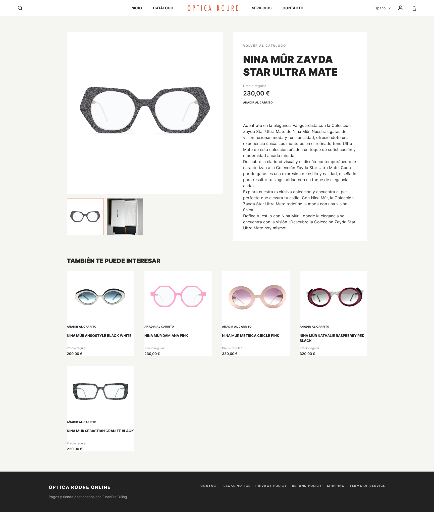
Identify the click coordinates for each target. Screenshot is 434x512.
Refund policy (307, 486)
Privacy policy (271, 486)
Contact (209, 486)
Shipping (336, 486)
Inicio (136, 8)
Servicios (262, 8)
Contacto (293, 8)
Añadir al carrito (258, 102)
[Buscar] (20, 8)
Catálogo (163, 8)
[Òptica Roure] (213, 8)
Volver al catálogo (264, 45)
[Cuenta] (400, 8)
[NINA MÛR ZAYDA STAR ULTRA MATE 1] (85, 216)
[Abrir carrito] (414, 8)
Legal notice (237, 486)
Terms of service (367, 486)
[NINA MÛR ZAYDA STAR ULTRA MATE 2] (124, 216)
